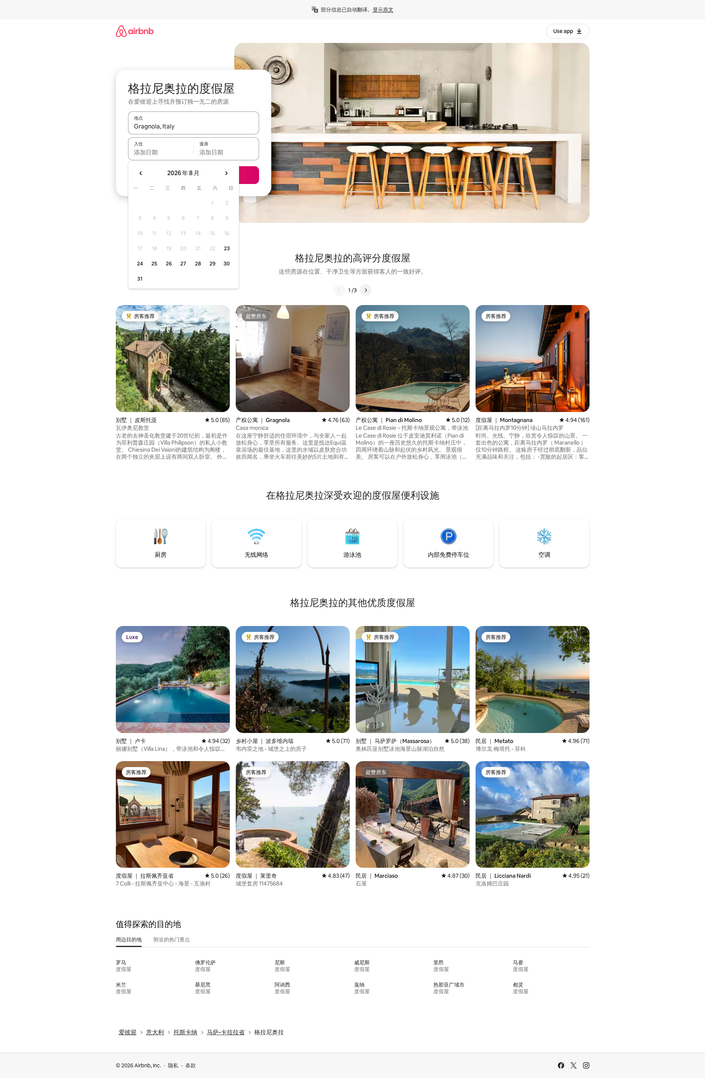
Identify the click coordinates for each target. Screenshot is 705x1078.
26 (169, 263)
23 (227, 248)
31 (139, 278)
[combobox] (193, 126)
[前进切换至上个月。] (141, 173)
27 (183, 263)
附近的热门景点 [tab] (172, 939)
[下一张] (366, 290)
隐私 (173, 1065)
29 (212, 263)
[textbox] (161, 152)
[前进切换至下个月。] (226, 173)
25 (154, 263)
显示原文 (383, 9)
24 (140, 263)
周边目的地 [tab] (129, 939)
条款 (190, 1065)
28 (198, 263)
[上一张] (339, 290)
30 (227, 263)
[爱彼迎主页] (135, 31)
